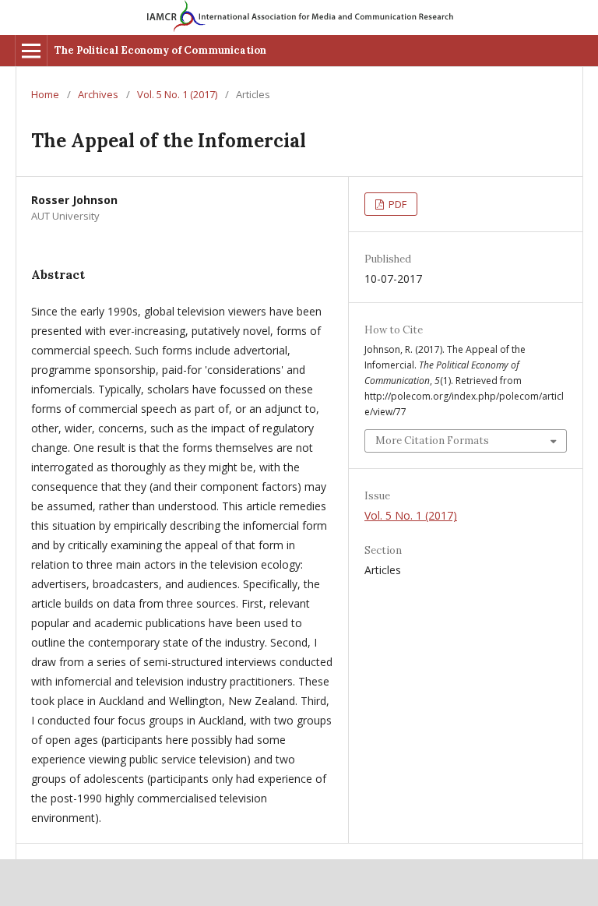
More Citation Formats (432, 440)
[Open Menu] (31, 50)
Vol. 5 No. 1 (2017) (177, 94)
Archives (98, 94)
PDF (396, 204)
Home (45, 94)
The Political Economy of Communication (160, 50)
